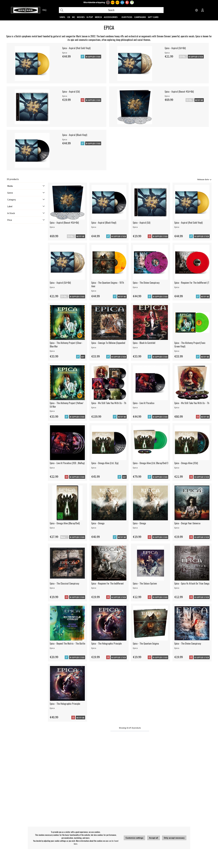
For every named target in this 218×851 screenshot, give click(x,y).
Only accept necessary (174, 838)
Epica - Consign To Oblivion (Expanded (108, 343)
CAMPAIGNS (140, 17)
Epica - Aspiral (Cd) (71, 91)
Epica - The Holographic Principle (106, 643)
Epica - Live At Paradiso (143, 403)
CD (68, 17)
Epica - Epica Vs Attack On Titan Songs (191, 583)
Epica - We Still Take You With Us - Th (108, 403)
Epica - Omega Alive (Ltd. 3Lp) (104, 463)
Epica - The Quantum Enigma (146, 643)
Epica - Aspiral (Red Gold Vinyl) (76, 48)
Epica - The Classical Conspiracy (64, 583)
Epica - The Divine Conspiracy (146, 282)
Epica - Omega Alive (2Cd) (186, 463)
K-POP (90, 17)
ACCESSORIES (111, 17)
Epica (64, 52)
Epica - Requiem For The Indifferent (107, 583)
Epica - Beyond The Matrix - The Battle (67, 643)
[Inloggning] (202, 10)
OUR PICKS (126, 17)
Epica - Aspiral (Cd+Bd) (175, 48)
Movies (81, 17)
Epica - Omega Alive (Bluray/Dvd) (65, 523)
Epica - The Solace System (145, 583)
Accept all (153, 838)
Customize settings (134, 838)
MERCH (98, 17)
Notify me (199, 100)
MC (73, 17)
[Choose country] (196, 10)
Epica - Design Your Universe (187, 523)
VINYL (62, 17)
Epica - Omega (97, 523)
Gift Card (153, 17)
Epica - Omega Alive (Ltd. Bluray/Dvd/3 (150, 463)
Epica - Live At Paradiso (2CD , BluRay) (67, 463)
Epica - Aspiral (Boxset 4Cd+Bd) (179, 91)
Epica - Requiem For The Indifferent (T (191, 282)
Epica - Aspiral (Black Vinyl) (74, 135)
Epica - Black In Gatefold (144, 343)
